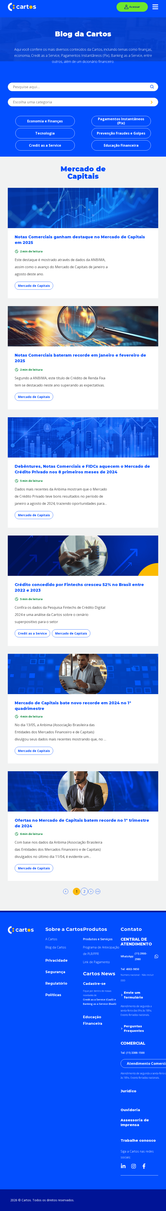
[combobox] (13, 87)
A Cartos (51, 939)
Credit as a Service (45, 145)
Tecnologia (45, 133)
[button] (64, 961)
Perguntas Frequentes (134, 1028)
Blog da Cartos (55, 947)
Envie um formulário (133, 994)
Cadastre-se (94, 984)
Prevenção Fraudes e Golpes (121, 133)
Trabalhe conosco (138, 1140)
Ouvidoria (130, 1110)
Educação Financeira (121, 145)
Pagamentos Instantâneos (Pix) (121, 121)
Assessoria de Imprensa (135, 1122)
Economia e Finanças (45, 121)
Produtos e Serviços (97, 939)
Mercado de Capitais (34, 286)
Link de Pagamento (96, 962)
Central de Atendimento (136, 941)
